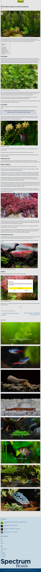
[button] (10, 281)
